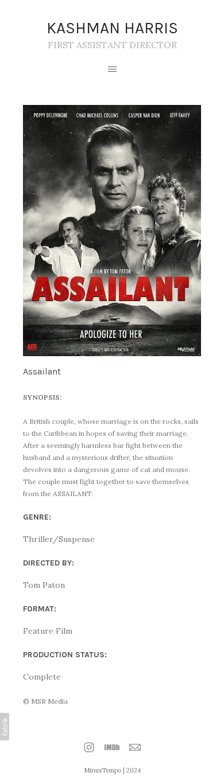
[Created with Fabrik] (4, 726)
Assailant (42, 371)
